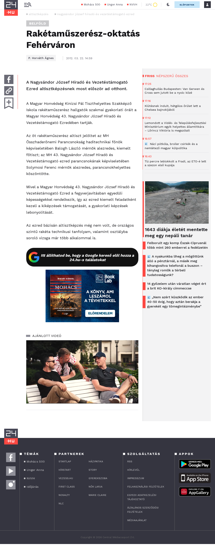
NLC (61, 503)
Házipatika (96, 461)
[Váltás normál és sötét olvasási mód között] (168, 4)
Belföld (37, 23)
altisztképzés (38, 14)
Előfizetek (187, 5)
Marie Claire (97, 495)
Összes (181, 76)
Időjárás (32, 486)
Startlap (65, 461)
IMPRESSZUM (135, 478)
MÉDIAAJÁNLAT (137, 520)
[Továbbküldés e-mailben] (8, 90)
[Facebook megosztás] (8, 79)
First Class (67, 486)
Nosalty (64, 495)
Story (93, 469)
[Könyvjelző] (8, 103)
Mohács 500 (92, 4)
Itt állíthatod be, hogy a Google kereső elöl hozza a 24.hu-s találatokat (87, 257)
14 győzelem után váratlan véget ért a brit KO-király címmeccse (176, 286)
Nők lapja (95, 486)
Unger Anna (115, 4)
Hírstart (65, 469)
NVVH (133, 4)
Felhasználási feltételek (145, 486)
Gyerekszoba (98, 478)
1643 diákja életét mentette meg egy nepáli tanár (176, 232)
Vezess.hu (66, 478)
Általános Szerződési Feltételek (143, 509)
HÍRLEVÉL (133, 469)
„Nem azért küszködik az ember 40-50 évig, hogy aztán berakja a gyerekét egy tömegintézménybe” (175, 301)
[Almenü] (27, 4)
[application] (82, 371)
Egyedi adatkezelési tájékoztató (141, 497)
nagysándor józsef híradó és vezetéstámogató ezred (96, 14)
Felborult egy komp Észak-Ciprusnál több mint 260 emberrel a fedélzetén (177, 245)
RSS (129, 461)
